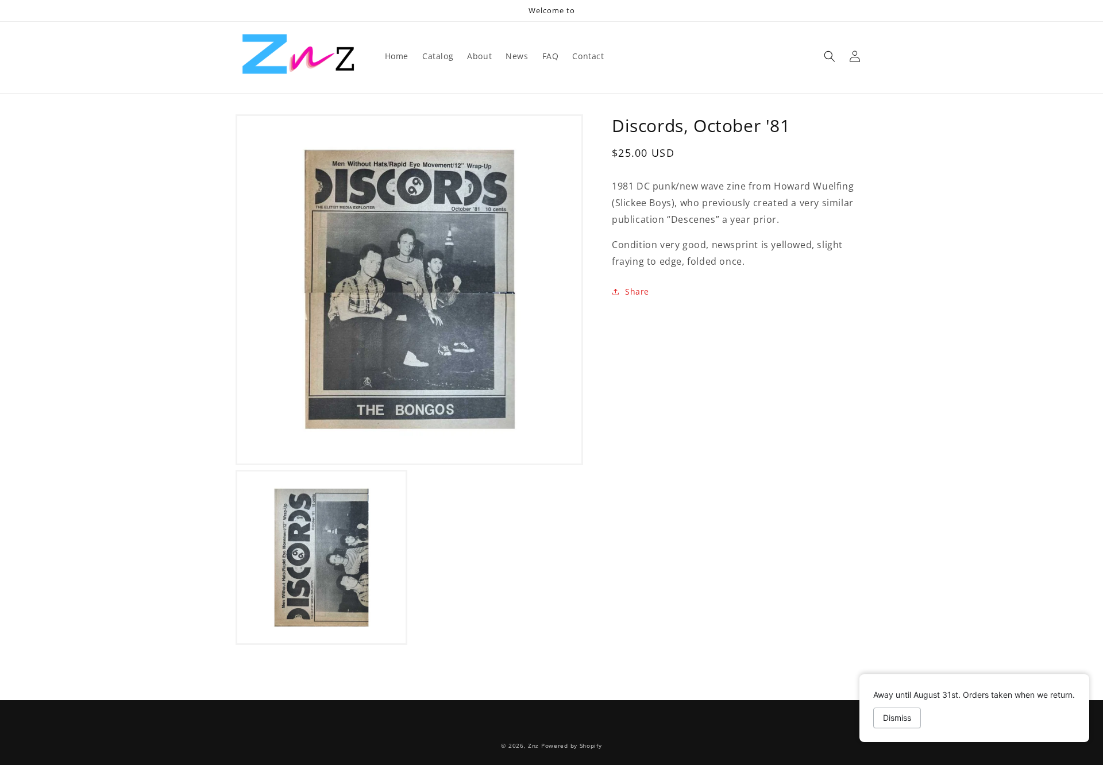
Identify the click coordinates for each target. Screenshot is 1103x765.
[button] (829, 56)
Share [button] (637, 291)
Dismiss (897, 717)
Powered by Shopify (571, 745)
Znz (533, 745)
